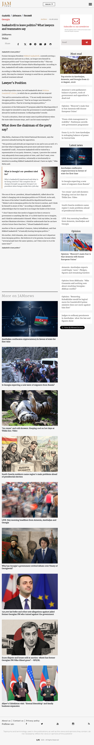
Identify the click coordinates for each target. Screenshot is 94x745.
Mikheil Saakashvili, (32, 56)
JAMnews (6, 34)
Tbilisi (5, 38)
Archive (45, 19)
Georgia (6, 19)
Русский (28, 15)
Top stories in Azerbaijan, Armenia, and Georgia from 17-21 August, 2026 (75, 79)
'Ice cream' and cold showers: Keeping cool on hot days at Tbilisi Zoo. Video (28, 429)
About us (6, 721)
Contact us (18, 721)
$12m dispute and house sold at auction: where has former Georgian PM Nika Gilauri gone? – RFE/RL (28, 659)
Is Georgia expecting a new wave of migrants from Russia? (28, 385)
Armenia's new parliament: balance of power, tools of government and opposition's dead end (75, 94)
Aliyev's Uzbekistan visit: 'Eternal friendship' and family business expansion (27, 704)
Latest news (76, 145)
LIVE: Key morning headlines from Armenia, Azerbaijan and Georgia (29, 521)
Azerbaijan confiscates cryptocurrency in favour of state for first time (29, 340)
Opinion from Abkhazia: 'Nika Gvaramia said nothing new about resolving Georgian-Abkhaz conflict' (75, 284)
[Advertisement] (30, 270)
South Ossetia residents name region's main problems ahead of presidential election (29, 475)
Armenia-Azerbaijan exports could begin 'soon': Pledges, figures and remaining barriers (76, 270)
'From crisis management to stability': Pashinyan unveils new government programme (75, 122)
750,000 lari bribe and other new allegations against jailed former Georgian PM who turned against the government (28, 613)
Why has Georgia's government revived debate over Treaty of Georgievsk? (30, 567)
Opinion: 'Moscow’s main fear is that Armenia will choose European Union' (75, 109)
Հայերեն (6, 15)
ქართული (17, 15)
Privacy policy (33, 721)
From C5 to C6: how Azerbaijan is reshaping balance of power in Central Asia (76, 135)
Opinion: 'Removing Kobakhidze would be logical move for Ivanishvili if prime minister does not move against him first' (76, 302)
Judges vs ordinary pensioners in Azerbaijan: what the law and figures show (76, 318)
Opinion (76, 231)
